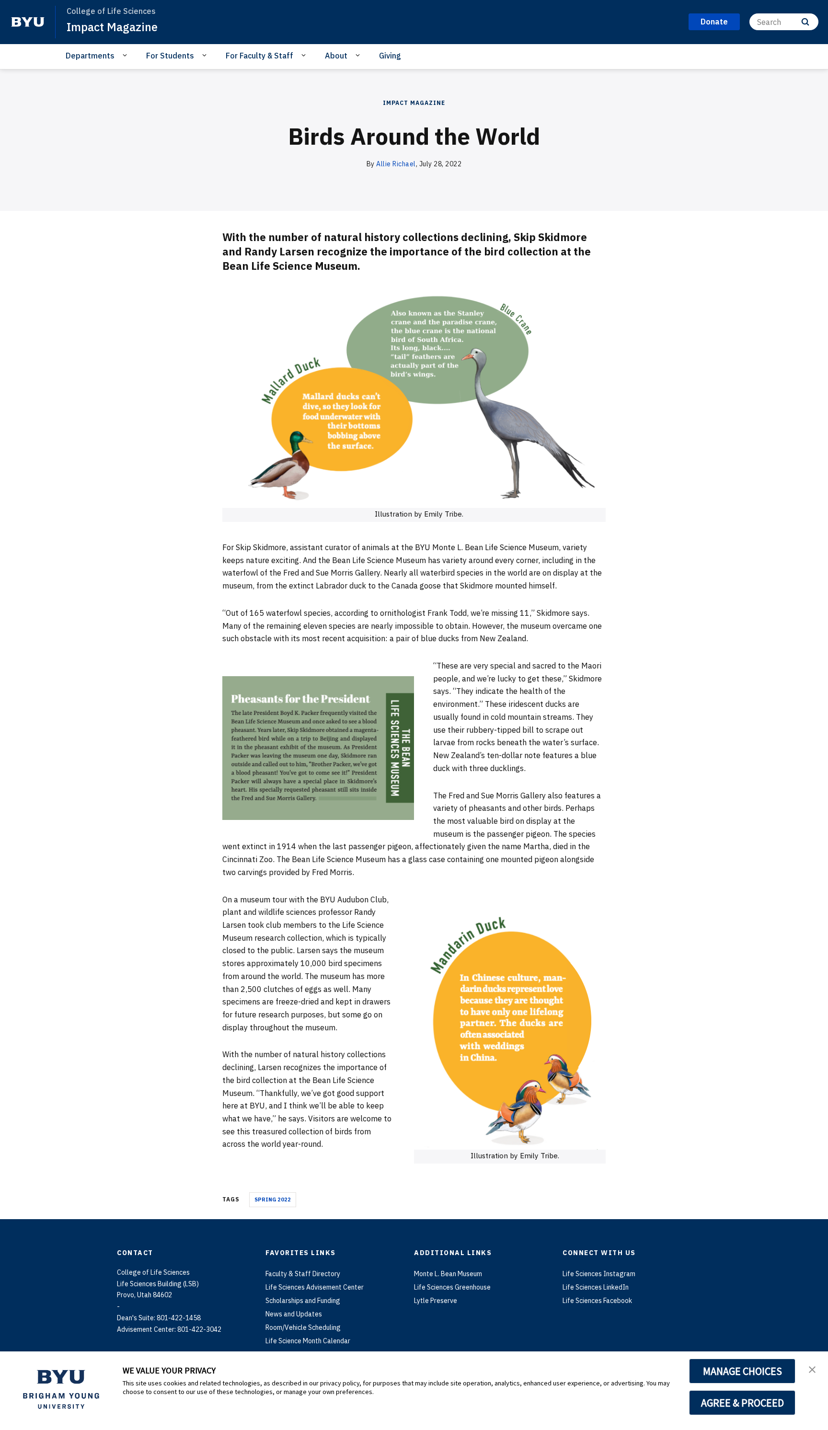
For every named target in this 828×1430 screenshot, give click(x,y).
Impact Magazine (112, 27)
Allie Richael (396, 164)
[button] (812, 1369)
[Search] (805, 21)
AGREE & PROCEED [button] (742, 1402)
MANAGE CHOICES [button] (742, 1371)
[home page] (28, 22)
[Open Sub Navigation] (126, 55)
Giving (390, 55)
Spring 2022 (272, 1199)
